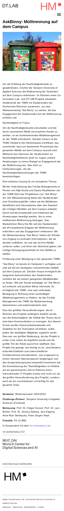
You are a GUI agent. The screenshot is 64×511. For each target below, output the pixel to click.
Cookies (41, 507)
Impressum (6, 507)
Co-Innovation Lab (40, 425)
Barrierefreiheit (30, 507)
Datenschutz (18, 507)
